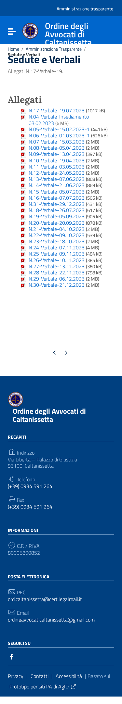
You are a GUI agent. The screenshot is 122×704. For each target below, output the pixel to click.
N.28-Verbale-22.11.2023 (57, 272)
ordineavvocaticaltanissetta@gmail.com (51, 620)
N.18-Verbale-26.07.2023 (57, 210)
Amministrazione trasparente (85, 8)
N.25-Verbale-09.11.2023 (57, 254)
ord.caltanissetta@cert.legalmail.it (45, 599)
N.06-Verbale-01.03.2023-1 (59, 135)
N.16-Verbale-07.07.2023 (57, 198)
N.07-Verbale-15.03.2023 (57, 141)
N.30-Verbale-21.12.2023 (57, 285)
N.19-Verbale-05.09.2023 (57, 216)
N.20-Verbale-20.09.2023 (57, 223)
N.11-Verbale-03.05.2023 (57, 166)
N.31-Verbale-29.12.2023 (57, 204)
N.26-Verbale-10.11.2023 (57, 260)
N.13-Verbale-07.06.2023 (57, 179)
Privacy (15, 676)
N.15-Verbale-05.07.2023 (57, 191)
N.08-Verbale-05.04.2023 (57, 148)
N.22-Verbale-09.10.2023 (57, 235)
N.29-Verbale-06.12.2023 (57, 279)
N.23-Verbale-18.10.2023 (57, 241)
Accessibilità (69, 676)
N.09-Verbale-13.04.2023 (57, 154)
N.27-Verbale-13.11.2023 (57, 266)
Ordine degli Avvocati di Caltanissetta (49, 415)
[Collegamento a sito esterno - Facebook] (12, 656)
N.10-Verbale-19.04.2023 (57, 160)
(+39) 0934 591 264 (30, 486)
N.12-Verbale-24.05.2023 (57, 173)
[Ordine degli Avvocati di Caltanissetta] (30, 30)
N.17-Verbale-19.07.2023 (57, 110)
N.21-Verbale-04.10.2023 (57, 229)
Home (13, 49)
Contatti (39, 676)
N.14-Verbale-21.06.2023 (57, 185)
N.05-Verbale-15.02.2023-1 (59, 129)
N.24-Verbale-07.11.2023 (57, 247)
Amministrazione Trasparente (54, 49)
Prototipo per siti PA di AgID (39, 686)
